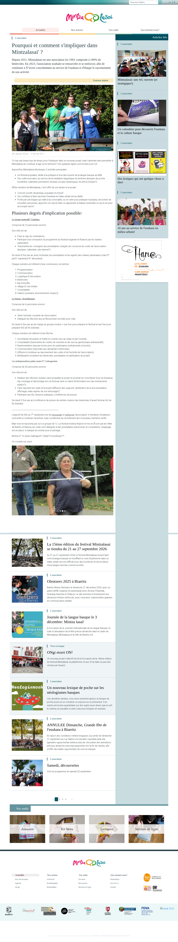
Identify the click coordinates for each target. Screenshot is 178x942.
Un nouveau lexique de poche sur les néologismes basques (75, 690)
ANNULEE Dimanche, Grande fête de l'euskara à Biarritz (77, 727)
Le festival (50, 879)
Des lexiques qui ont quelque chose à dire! (141, 180)
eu (170, 2)
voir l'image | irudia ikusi (101, 149)
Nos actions (77, 30)
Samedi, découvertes (63, 765)
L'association (20, 38)
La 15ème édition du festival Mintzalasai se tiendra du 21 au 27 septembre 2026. (78, 546)
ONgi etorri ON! (60, 652)
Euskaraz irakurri (101, 80)
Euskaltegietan (52, 883)
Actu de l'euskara (21, 879)
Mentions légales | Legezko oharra (113, 936)
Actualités (40, 30)
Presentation (114, 879)
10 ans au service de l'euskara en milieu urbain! (138, 230)
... (68, 799)
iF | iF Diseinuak (95, 936)
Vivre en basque (57, 646)
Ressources (82, 883)
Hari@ (17, 887)
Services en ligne (84, 887)
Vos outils (113, 30)
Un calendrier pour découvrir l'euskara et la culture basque (141, 131)
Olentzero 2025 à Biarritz (66, 581)
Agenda (18, 883)
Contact (113, 887)
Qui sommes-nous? (150, 30)
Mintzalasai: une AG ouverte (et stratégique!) (137, 81)
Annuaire (81, 879)
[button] (14, 480)
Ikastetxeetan (51, 887)
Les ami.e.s (114, 883)
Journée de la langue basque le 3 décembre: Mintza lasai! (72, 619)
